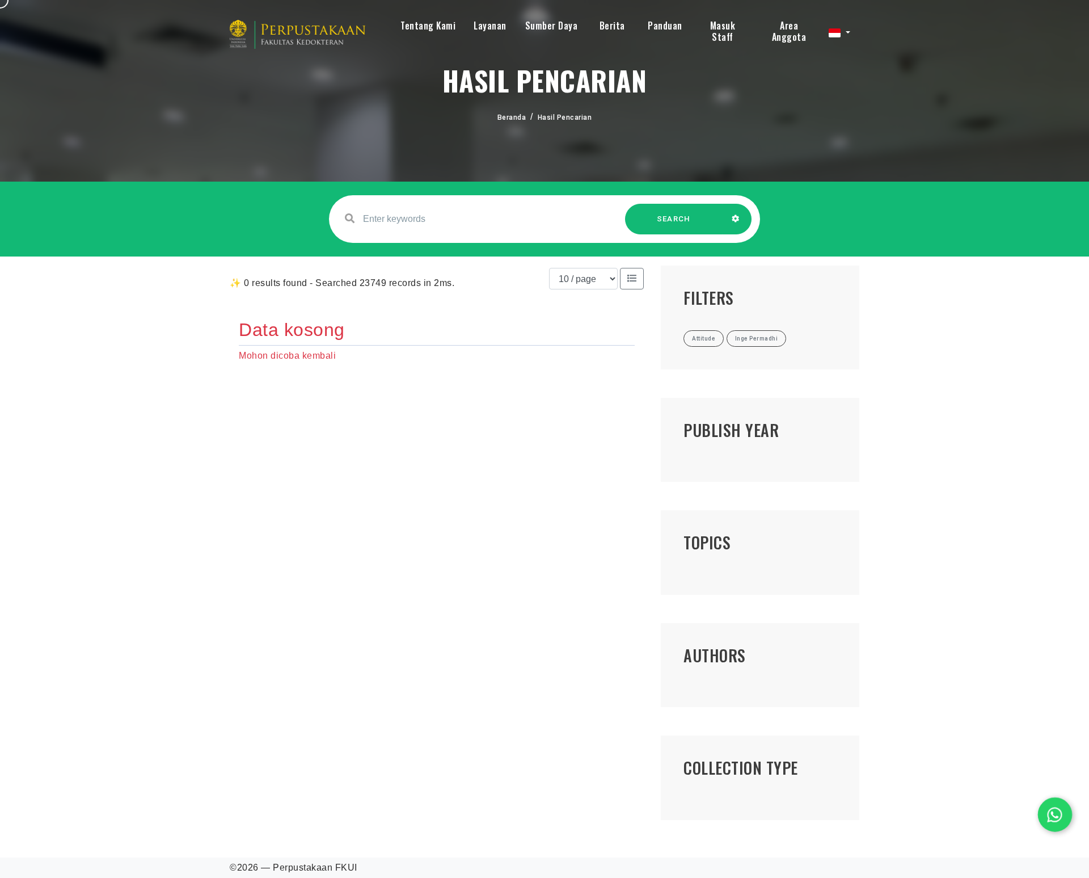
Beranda (511, 117)
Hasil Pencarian (565, 117)
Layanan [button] (490, 25)
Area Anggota (789, 31)
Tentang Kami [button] (427, 25)
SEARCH (674, 219)
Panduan (665, 25)
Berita (612, 25)
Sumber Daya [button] (551, 25)
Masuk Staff (723, 31)
